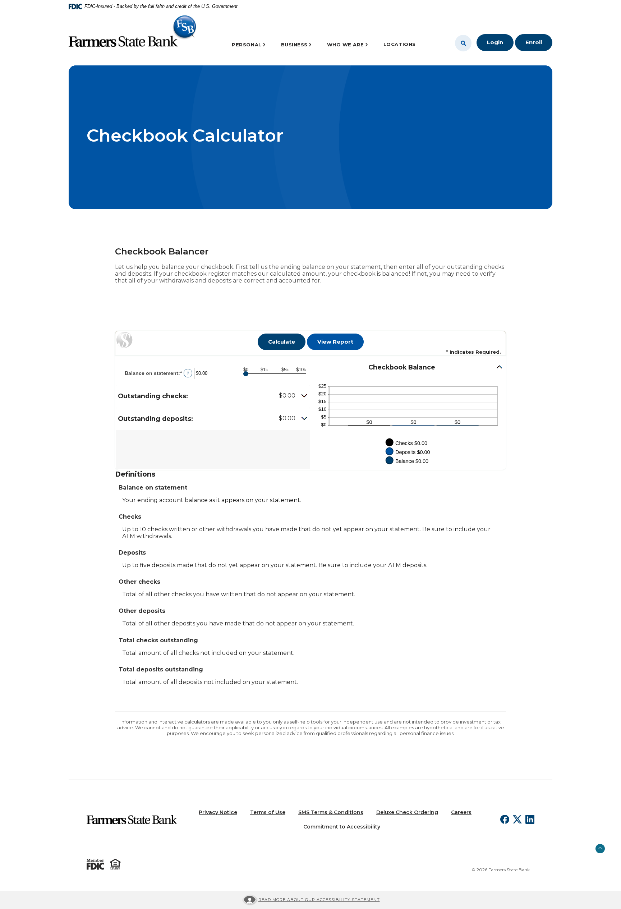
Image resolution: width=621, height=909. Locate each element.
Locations (399, 44)
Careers (461, 812)
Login (495, 42)
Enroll (533, 42)
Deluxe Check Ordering (407, 812)
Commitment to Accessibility (341, 826)
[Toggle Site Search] (463, 43)
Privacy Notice (218, 812)
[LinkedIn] (529, 819)
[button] (213, 396)
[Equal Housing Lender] (115, 864)
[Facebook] (504, 819)
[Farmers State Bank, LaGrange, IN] (132, 33)
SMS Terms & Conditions (330, 812)
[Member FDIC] (95, 864)
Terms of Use (267, 812)
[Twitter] (517, 819)
